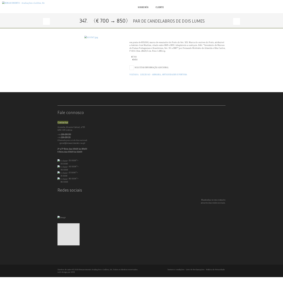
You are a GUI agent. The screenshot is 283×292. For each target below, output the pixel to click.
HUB (73, 272)
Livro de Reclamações (195, 269)
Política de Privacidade (215, 269)
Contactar (62, 122)
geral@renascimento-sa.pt (72, 143)
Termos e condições (175, 269)
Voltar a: (158, 74)
